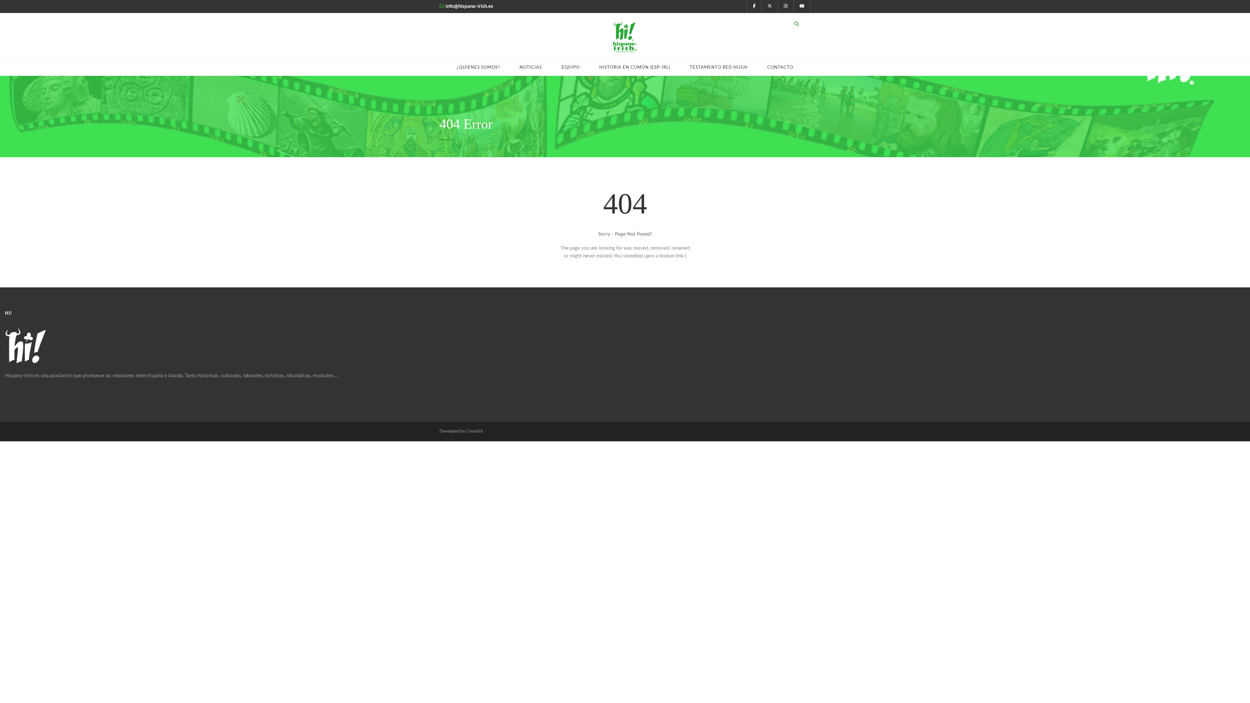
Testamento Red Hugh (719, 67)
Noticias (531, 67)
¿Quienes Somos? (478, 67)
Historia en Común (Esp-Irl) (634, 67)
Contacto (780, 67)
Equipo (571, 67)
